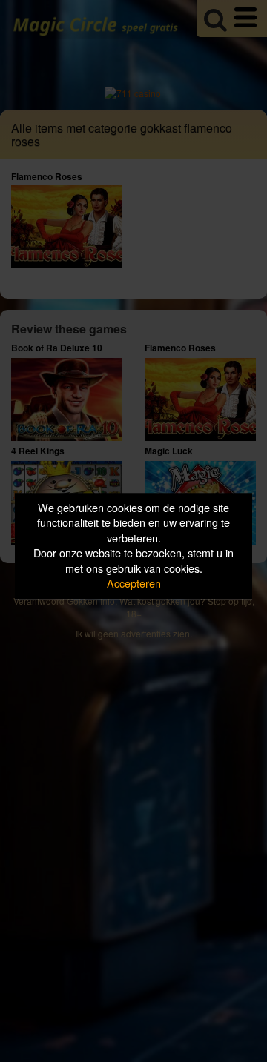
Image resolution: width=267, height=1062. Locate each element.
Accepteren (134, 583)
